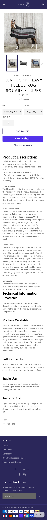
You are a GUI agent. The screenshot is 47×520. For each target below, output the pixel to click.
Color (26, 106)
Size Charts (7, 449)
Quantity (6, 117)
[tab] (23, 157)
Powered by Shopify (27, 507)
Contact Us (8, 453)
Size (4, 106)
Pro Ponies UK (14, 507)
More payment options (23, 145)
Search (6, 445)
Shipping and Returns (12, 462)
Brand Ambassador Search (14, 458)
